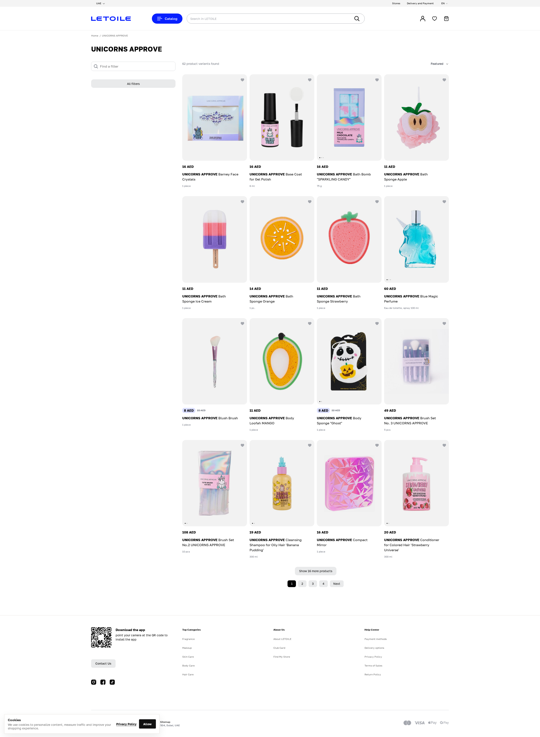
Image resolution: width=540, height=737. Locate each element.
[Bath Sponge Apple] (416, 117)
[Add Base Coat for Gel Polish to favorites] (309, 79)
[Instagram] (93, 682)
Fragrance (188, 639)
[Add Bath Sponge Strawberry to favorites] (376, 201)
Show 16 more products (315, 571)
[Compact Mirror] (349, 483)
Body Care (188, 665)
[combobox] (260, 18)
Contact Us (103, 663)
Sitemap (165, 721)
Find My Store (281, 656)
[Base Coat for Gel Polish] (282, 117)
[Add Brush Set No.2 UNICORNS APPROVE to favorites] (241, 445)
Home (94, 35)
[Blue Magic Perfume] (416, 239)
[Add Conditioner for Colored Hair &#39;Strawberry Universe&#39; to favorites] (443, 445)
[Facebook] (102, 682)
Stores (396, 3)
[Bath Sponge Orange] (282, 239)
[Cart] (446, 19)
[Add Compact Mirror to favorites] (376, 445)
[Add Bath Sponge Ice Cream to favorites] (241, 201)
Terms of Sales (373, 665)
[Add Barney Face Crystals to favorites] (241, 79)
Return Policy (372, 674)
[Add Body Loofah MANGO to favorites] (309, 323)
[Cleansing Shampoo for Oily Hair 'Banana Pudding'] (282, 483)
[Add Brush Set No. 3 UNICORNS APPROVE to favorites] (443, 323)
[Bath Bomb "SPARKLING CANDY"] (349, 117)
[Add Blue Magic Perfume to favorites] (443, 201)
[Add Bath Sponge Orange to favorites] (309, 201)
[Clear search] (341, 19)
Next (336, 583)
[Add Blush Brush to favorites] (241, 323)
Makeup (187, 647)
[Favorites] (434, 19)
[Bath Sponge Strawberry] (349, 239)
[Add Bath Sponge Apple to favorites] (443, 79)
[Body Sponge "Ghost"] (349, 361)
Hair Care (188, 674)
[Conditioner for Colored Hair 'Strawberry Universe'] (416, 483)
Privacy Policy (126, 724)
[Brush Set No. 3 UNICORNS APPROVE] (416, 361)
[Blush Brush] (214, 361)
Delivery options (374, 647)
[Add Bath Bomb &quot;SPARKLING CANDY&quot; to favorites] (376, 79)
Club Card (279, 647)
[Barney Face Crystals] (214, 117)
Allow (147, 724)
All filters (133, 84)
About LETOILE (282, 639)
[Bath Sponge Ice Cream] (214, 239)
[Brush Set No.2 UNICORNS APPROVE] (214, 483)
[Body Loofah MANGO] (282, 361)
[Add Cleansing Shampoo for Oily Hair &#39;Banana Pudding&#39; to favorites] (309, 445)
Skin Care (188, 656)
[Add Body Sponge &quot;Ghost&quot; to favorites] (376, 323)
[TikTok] (112, 682)
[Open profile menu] (422, 19)
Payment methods (375, 639)
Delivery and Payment (420, 3)
